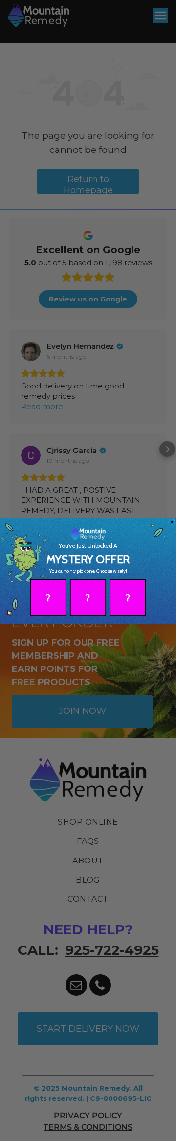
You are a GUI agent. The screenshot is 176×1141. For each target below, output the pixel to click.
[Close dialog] (172, 522)
